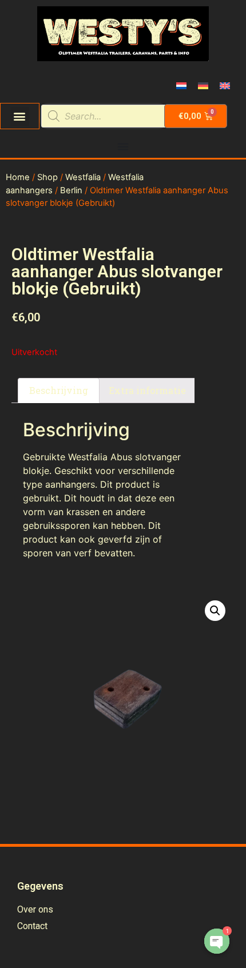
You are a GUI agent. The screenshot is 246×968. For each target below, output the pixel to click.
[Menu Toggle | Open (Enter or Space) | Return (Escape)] (123, 146)
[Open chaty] (216, 941)
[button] (19, 116)
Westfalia (83, 177)
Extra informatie (147, 390)
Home (18, 177)
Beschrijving (58, 390)
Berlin (71, 190)
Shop (47, 177)
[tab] (59, 390)
